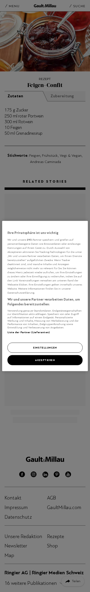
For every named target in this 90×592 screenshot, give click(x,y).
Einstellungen (45, 347)
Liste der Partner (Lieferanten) (28, 332)
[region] (45, 296)
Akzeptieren (45, 360)
